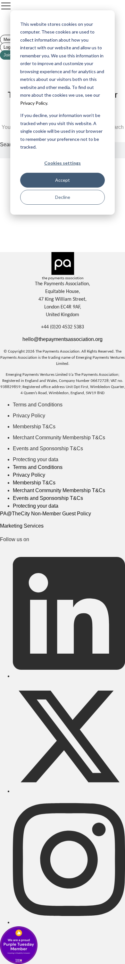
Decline (62, 197)
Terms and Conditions (38, 404)
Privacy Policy (33, 103)
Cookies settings (62, 163)
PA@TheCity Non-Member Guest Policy (45, 513)
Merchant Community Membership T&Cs (59, 437)
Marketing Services (22, 526)
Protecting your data (35, 459)
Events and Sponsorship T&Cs (48, 448)
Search (8, 144)
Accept (62, 180)
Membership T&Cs (34, 426)
